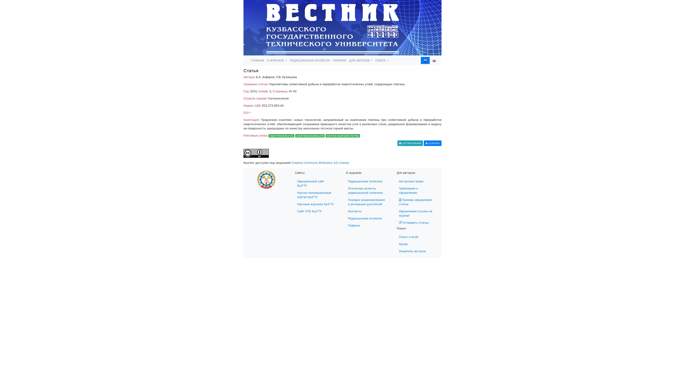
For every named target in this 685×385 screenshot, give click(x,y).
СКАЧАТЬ (434, 143)
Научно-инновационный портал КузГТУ (314, 195)
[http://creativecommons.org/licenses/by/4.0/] (256, 153)
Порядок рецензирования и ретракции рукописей (366, 202)
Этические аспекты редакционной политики (365, 190)
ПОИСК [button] (381, 60)
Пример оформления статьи (415, 202)
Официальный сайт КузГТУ (310, 183)
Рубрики (354, 225)
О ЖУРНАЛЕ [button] (276, 60)
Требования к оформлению (408, 190)
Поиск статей (408, 237)
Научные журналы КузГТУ (315, 204)
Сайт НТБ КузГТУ (309, 211)
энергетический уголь (281, 135)
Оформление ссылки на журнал (415, 213)
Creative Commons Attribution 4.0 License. (320, 163)
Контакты (354, 211)
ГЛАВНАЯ (257, 60)
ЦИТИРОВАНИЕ (411, 143)
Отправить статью (415, 222)
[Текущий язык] (425, 60)
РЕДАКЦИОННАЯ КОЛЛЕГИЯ (310, 60)
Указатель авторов (412, 251)
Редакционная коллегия (365, 218)
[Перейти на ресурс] (342, 27)
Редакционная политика (365, 181)
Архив (403, 244)
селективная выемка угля (310, 135)
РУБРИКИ (339, 60)
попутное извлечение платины (342, 135)
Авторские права (411, 181)
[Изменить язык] (434, 60)
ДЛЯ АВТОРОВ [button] (359, 60)
